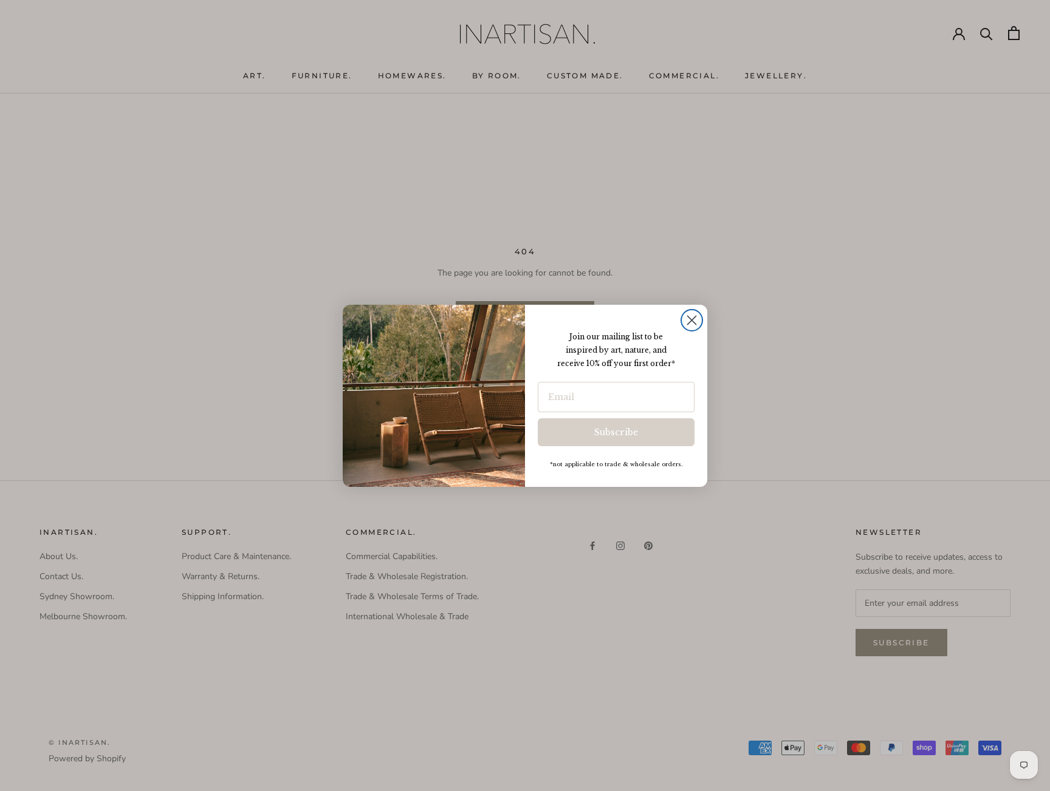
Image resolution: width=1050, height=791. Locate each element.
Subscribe (616, 432)
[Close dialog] (691, 320)
